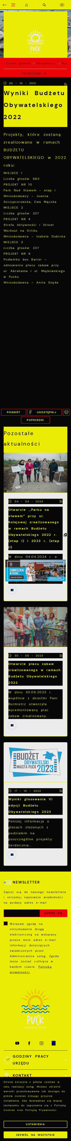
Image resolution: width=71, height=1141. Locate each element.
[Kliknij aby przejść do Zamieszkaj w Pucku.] (35, 570)
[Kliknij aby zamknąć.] (65, 535)
